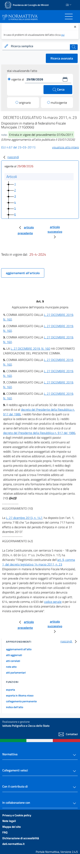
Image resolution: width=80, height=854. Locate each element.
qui (62, 35)
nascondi (13, 157)
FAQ (5, 832)
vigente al (18, 79)
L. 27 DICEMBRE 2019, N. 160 (30, 348)
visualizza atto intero (65, 147)
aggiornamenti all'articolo (23, 273)
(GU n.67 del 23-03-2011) (18, 147)
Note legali (9, 821)
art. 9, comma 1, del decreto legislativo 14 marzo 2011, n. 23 (38, 562)
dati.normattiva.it (13, 844)
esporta (10, 690)
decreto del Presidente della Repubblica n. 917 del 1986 (39, 432)
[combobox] (40, 46)
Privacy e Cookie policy (16, 815)
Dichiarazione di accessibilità (20, 838)
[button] (65, 79)
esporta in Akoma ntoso (19, 695)
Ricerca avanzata (61, 58)
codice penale (53, 601)
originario (25, 102)
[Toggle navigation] (69, 16)
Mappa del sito (11, 826)
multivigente (59, 102)
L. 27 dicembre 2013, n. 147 (24, 517)
